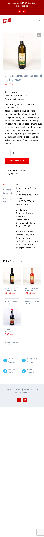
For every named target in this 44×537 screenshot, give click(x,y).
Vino (17, 173)
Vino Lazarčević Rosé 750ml (31, 289)
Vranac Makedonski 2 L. (11, 330)
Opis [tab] (5, 184)
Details (17, 301)
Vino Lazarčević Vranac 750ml (11, 289)
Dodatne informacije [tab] (8, 191)
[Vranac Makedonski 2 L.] (12, 317)
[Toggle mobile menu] (40, 20)
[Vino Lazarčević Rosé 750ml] (32, 276)
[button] (39, 35)
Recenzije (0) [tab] (7, 200)
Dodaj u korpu (17, 161)
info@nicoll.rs (22, 6)
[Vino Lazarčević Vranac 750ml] (12, 276)
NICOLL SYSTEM (31, 389)
